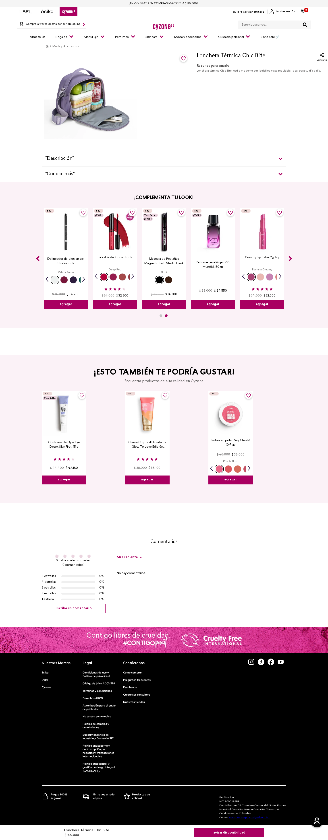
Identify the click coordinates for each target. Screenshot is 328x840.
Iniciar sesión (285, 11)
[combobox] (274, 24)
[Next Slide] (290, 258)
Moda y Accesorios (65, 46)
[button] (54, 280)
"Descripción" (59, 158)
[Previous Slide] (37, 258)
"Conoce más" (60, 174)
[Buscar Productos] (305, 24)
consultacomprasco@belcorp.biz (249, 817)
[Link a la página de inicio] (47, 46)
